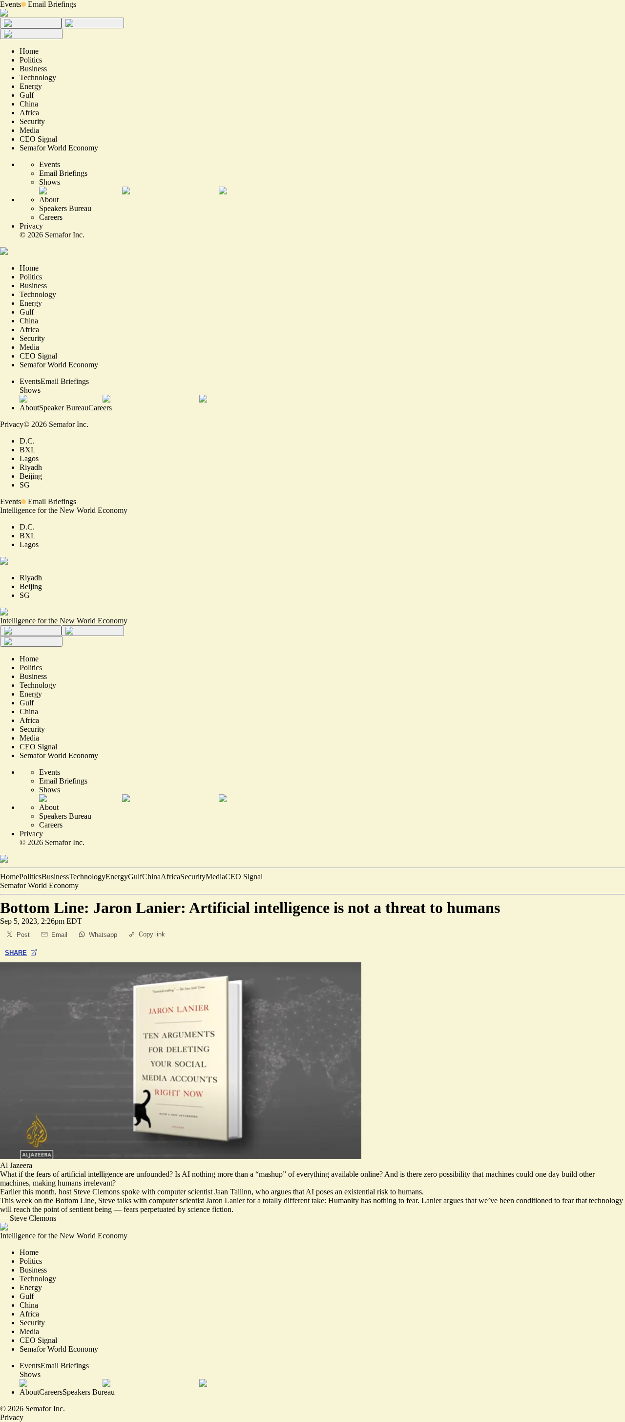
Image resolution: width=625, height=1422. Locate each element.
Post (23, 934)
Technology (87, 876)
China (151, 876)
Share (16, 952)
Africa (170, 876)
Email (59, 934)
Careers (50, 217)
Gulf (135, 876)
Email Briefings (52, 4)
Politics (30, 876)
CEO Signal (244, 876)
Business (55, 876)
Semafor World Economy (39, 885)
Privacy (31, 226)
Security (193, 876)
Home (9, 876)
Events (10, 4)
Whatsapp (103, 934)
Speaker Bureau (63, 407)
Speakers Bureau (65, 208)
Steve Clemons (33, 1218)
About (49, 199)
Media (215, 876)
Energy (116, 876)
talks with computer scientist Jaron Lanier (180, 1200)
